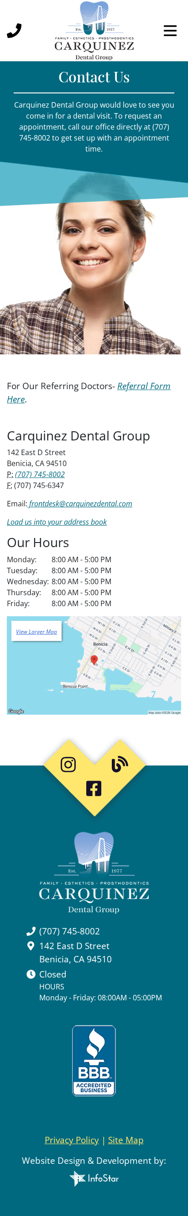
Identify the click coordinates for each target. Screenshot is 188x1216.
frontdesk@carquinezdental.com (79, 504)
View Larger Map (36, 631)
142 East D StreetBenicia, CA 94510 (75, 952)
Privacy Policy (72, 1140)
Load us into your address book (57, 522)
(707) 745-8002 (40, 474)
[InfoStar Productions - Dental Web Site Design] (94, 1176)
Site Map (126, 1140)
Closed (53, 974)
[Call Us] (16, 30)
